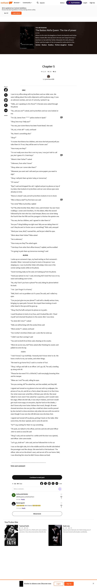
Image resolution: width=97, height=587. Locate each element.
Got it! (6, 13)
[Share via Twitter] (6, 95)
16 (55, 72)
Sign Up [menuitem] (92, 3)
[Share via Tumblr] (6, 105)
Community (27, 3)
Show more (37, 514)
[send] (59, 488)
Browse (16, 3)
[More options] (61, 494)
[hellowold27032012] (14, 495)
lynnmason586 (49, 79)
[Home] (7, 2)
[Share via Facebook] (6, 90)
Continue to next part (37, 477)
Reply (23, 499)
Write (62, 3)
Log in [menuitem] (85, 3)
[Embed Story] (6, 110)
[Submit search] (38, 2)
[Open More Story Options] (6, 115)
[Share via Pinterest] (6, 100)
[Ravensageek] (14, 504)
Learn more (16, 13)
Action (37, 33)
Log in (58, 584)
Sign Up (69, 584)
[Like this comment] (61, 497)
